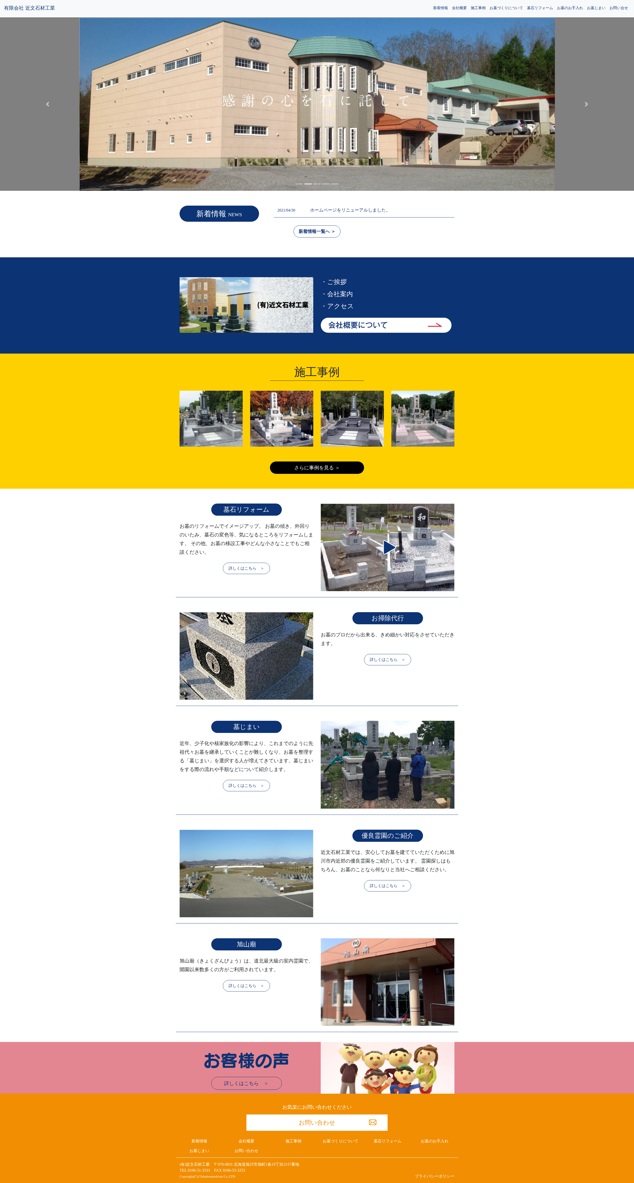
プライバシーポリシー (434, 1176)
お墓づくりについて (506, 8)
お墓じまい (596, 8)
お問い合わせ (317, 1122)
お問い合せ (618, 8)
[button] (47, 104)
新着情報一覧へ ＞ (317, 231)
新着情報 (440, 8)
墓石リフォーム (540, 8)
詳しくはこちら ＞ (246, 568)
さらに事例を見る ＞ (317, 467)
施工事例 (478, 8)
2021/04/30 (333, 210)
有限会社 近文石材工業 (29, 8)
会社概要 (459, 8)
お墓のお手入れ (570, 8)
